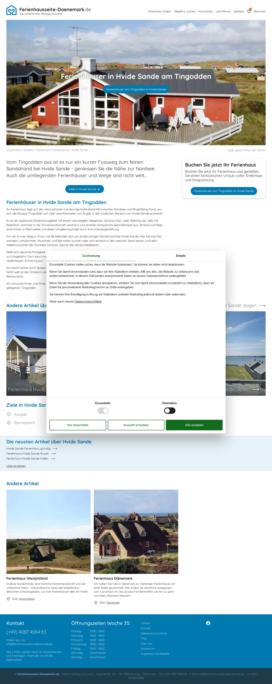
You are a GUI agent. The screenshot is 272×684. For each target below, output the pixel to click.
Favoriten (250, 9)
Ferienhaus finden (159, 11)
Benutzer (260, 11)
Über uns (146, 643)
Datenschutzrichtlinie (154, 633)
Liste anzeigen (16, 466)
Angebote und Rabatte (155, 654)
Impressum (148, 648)
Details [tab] (181, 255)
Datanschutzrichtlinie (88, 301)
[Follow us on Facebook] (208, 623)
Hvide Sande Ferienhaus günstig (28, 448)
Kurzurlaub (205, 11)
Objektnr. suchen (185, 11)
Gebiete (239, 11)
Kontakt (146, 628)
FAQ (143, 638)
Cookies (146, 623)
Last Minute (223, 11)
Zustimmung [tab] (91, 255)
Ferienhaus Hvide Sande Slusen (27, 453)
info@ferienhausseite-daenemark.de (29, 644)
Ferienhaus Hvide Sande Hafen (27, 458)
